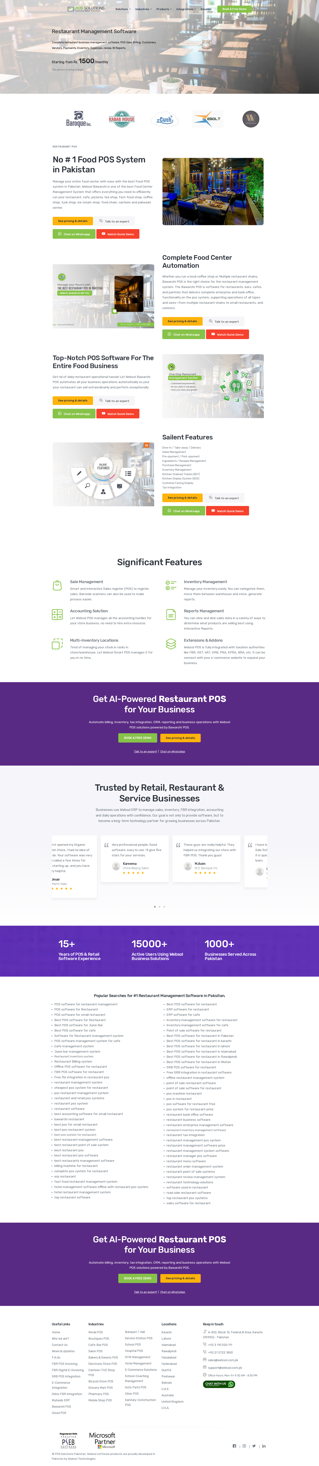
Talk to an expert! (145, 751)
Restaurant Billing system (73, 1061)
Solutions (121, 9)
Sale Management (86, 581)
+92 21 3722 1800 (220, 1352)
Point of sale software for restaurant (193, 1030)
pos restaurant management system (81, 1093)
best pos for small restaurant (76, 1124)
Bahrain (166, 1383)
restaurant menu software (186, 1161)
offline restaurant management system (195, 1078)
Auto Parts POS (135, 1387)
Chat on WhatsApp (172, 751)
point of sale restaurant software (191, 1083)
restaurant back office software (189, 1114)
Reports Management (204, 611)
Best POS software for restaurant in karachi (198, 1041)
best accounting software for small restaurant (88, 1114)
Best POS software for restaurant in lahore (198, 1046)
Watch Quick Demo (120, 234)
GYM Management (137, 1357)
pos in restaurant (179, 1099)
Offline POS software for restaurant (80, 1067)
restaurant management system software (197, 1151)
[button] (155, 907)
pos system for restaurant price (189, 1109)
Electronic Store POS (102, 1364)
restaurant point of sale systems (190, 1172)
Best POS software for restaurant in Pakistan (200, 1036)
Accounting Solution (89, 611)
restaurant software (69, 1109)
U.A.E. (165, 1389)
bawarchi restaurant (69, 1119)
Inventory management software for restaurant (201, 1020)
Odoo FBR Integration (67, 1394)
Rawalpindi (168, 1351)
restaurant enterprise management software (199, 1125)
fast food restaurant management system (85, 1181)
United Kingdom (172, 1401)
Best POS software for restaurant (191, 1004)
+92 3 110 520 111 (220, 1345)
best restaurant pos (69, 1150)
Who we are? (60, 1338)
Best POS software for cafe (75, 1030)
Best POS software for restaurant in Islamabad (201, 1051)
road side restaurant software (188, 1193)
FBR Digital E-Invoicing (68, 1370)
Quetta (166, 1370)
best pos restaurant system (75, 1130)
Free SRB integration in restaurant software (199, 1072)
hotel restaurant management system (82, 1192)
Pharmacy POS (98, 1394)
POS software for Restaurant (76, 1009)
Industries (142, 9)
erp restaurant (65, 1176)
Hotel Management (138, 1363)
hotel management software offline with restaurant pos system (101, 1187)
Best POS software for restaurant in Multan (198, 1062)
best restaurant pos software (76, 1155)
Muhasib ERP (61, 1400)
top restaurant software (72, 1197)
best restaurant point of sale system (81, 1145)
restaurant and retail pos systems (79, 1098)
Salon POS (95, 1351)
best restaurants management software (84, 1161)
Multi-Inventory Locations (94, 640)
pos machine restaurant (184, 1093)
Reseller (206, 9)
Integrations (184, 9)
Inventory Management (205, 581)
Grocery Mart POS (100, 1388)
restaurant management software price (195, 1145)
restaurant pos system (71, 1103)
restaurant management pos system (193, 1140)
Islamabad (168, 1345)
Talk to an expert (116, 221)
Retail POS (95, 1332)
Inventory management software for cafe (197, 1025)
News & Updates (63, 1351)
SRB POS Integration (66, 1376)
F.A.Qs (56, 1357)
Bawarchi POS (61, 1406)
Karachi (166, 1332)
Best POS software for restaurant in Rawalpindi (201, 1057)
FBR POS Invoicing (64, 1364)
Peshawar (168, 1376)
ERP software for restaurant (187, 1009)
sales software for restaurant (188, 1203)
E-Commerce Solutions (141, 1370)
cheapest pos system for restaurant (81, 1088)
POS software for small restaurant (79, 1015)
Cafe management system (74, 1046)
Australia (167, 1395)
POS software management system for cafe (87, 1041)
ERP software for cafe (183, 1015)
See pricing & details (73, 221)
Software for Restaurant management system (89, 1036)
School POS (133, 1344)
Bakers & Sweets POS (103, 1357)
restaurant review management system (195, 1177)
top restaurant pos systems (187, 1198)
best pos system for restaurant (75, 1134)
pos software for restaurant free (190, 1104)
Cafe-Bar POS (98, 1345)
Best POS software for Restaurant (80, 1020)
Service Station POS (139, 1338)
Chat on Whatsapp (76, 234)
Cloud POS (59, 1413)
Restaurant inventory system (74, 1056)
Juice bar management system (77, 1051)
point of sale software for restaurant (193, 1088)
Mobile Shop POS (100, 1400)
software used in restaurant (187, 1187)
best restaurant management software (83, 1140)
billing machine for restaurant (76, 1166)
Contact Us (59, 1345)
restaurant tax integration (185, 1135)
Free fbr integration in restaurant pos (81, 1077)
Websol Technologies (82, 1458)
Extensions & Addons (203, 640)
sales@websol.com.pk (223, 1360)
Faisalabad (168, 1357)
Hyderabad (169, 1364)
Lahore (166, 1338)
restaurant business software (188, 1120)
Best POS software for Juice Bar (78, 1025)
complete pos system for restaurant (81, 1171)
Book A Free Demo (234, 9)
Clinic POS (132, 1393)
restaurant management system (78, 1082)
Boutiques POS (98, 1338)
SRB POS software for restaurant (191, 1067)
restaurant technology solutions (189, 1182)
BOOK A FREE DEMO (137, 738)
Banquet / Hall (135, 1332)
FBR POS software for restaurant (79, 1072)
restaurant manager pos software (191, 1156)
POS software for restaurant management (85, 1004)
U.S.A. (165, 1408)
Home (56, 1332)
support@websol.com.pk (225, 1368)
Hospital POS (134, 1351)
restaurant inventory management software (196, 1130)
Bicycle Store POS (100, 1381)
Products (163, 9)
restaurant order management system (194, 1166)
